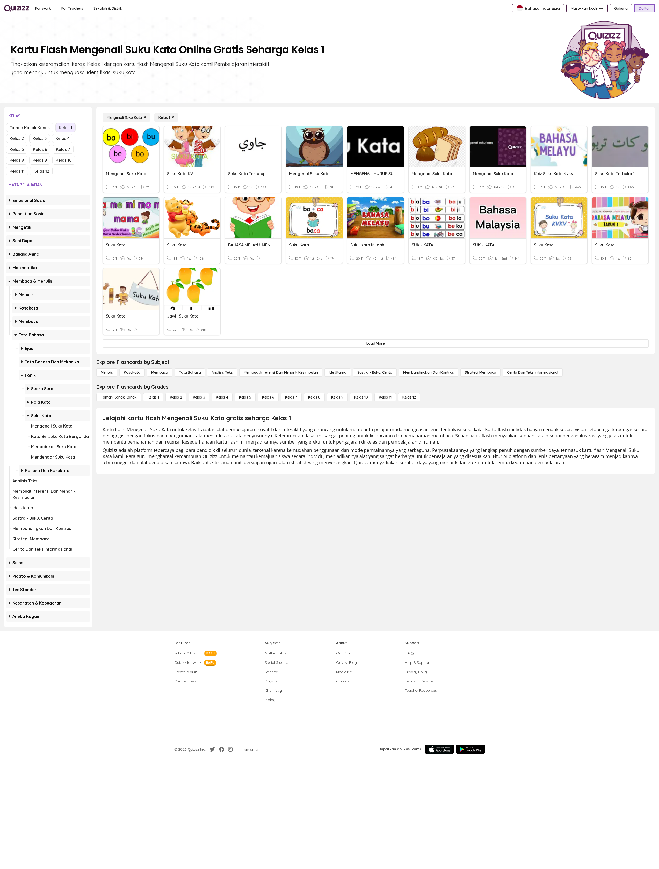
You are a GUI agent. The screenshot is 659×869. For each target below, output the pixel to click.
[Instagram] (230, 749)
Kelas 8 (17, 160)
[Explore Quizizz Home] (16, 8)
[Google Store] (470, 749)
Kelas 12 (41, 171)
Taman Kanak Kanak (30, 127)
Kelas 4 (62, 138)
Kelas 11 (17, 171)
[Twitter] (212, 749)
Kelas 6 (40, 149)
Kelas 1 (65, 127)
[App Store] (439, 749)
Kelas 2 (17, 138)
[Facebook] (221, 749)
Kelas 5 (17, 149)
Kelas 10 (64, 160)
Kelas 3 (40, 138)
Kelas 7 (63, 149)
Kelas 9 (40, 160)
